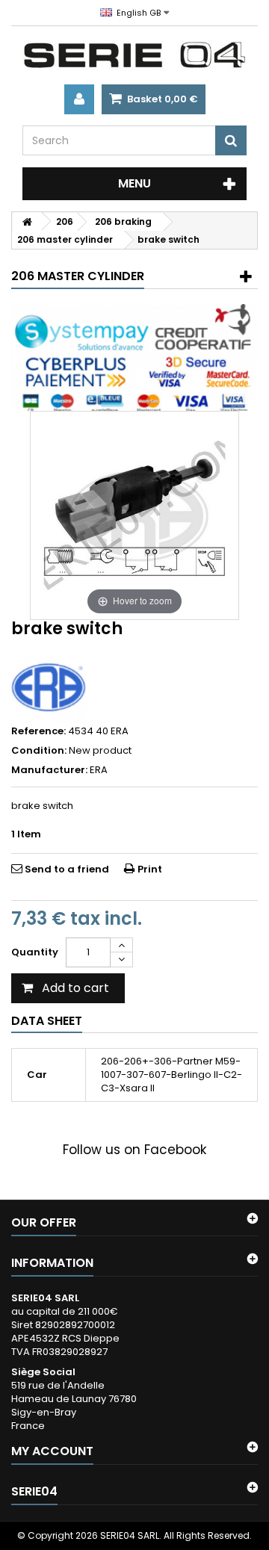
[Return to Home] (27, 221)
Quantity (34, 952)
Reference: (38, 731)
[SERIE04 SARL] (134, 55)
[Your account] (79, 99)
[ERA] (48, 687)
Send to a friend (67, 869)
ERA (99, 770)
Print (149, 869)
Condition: (39, 750)
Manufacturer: (49, 770)
